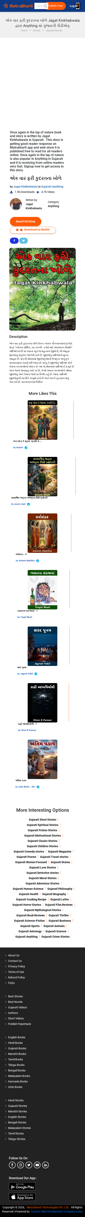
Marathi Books (17, 1053)
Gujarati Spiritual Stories (42, 825)
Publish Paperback (19, 1023)
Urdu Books (15, 1087)
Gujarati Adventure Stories (42, 883)
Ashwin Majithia (27, 560)
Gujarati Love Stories (42, 867)
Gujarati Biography (54, 894)
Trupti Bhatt (26, 617)
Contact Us (15, 960)
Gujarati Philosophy (59, 888)
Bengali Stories (17, 1122)
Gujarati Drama (60, 862)
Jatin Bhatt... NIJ (27, 787)
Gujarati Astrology (30, 931)
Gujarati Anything (52, 186)
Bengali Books (17, 1070)
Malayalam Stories (19, 1128)
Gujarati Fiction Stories (42, 830)
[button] (45, 6)
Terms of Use (16, 971)
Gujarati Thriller (59, 915)
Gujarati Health (28, 894)
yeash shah (20, 504)
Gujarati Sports (30, 926)
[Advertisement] (42, 82)
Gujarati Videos (17, 1007)
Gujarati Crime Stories (56, 936)
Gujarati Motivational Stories (42, 835)
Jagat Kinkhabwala (25, 186)
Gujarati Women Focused (31, 862)
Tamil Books (15, 1059)
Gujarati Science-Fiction (29, 920)
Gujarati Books (17, 1048)
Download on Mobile (37, 229)
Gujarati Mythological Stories (42, 910)
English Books (16, 1037)
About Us (13, 955)
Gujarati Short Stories (42, 819)
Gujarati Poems (26, 856)
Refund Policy (16, 977)
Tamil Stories (16, 1133)
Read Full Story (25, 221)
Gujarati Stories (17, 1105)
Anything (53, 206)
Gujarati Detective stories (42, 872)
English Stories (17, 1116)
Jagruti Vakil (26, 673)
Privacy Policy (16, 966)
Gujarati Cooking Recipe (31, 899)
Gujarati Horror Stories (26, 904)
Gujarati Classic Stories (42, 840)
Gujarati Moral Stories (43, 878)
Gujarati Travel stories (54, 856)
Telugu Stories (16, 1139)
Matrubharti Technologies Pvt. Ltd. (48, 1207)
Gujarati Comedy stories (29, 851)
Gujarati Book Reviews (30, 915)
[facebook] (12, 1165)
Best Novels (15, 1001)
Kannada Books (18, 1081)
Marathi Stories (17, 1111)
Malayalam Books (19, 1076)
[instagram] (20, 1165)
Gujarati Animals (54, 926)
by (14, 447)
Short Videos (16, 1018)
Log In (74, 6)
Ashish (20, 447)
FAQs (11, 983)
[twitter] (29, 1165)
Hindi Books (15, 1042)
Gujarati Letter (59, 899)
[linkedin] (45, 1165)
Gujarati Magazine (59, 851)
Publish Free (54, 6)
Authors (13, 1012)
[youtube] (37, 1165)
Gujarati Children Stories (42, 846)
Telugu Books (16, 1064)
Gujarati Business (60, 920)
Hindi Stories (16, 1100)
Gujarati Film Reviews (59, 904)
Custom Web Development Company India (56, 1211)
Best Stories (15, 996)
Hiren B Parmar (28, 730)
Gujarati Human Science (28, 888)
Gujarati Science (55, 931)
